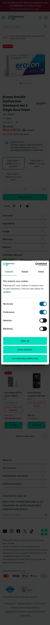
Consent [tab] (9, 272)
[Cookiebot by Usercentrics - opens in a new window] (35, 264)
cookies (7, 292)
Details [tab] (25, 272)
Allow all (25, 341)
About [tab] (41, 272)
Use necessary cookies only (25, 358)
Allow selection (25, 349)
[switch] (43, 312)
